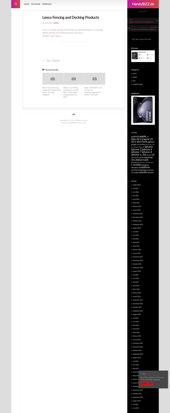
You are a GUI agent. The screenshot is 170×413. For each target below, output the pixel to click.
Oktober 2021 (137, 393)
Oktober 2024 (137, 264)
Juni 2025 (136, 235)
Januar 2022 (136, 383)
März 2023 (136, 332)
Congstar (145, 139)
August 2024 (137, 271)
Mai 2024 (136, 282)
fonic (145, 141)
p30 (132, 157)
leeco (48, 60)
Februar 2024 (137, 293)
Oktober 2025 (137, 221)
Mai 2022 (136, 368)
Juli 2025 (135, 231)
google (133, 144)
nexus (148, 155)
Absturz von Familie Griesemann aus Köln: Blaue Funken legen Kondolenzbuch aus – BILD (71, 92)
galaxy (151, 142)
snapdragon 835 (149, 162)
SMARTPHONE (138, 84)
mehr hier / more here (153, 379)
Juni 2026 (136, 192)
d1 (151, 139)
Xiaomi (151, 173)
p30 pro (136, 157)
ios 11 (147, 144)
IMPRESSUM (46, 4)
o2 (153, 154)
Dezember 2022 (138, 343)
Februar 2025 (137, 249)
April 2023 (136, 329)
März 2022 (136, 376)
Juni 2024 (136, 278)
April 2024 (136, 285)
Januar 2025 (136, 253)
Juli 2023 (135, 318)
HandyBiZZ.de (143, 4)
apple (142, 136)
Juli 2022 (135, 361)
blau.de (135, 139)
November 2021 (138, 390)
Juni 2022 (136, 365)
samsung (148, 157)
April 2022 (136, 372)
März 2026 (136, 203)
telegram (145, 165)
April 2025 (136, 242)
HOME (26, 4)
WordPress (72, 123)
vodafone (144, 167)
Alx (85, 123)
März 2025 (136, 246)
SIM (134, 81)
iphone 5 (136, 149)
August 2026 (137, 185)
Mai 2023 (136, 325)
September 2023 (138, 311)
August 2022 (137, 357)
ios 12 (152, 144)
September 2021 (138, 397)
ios (143, 144)
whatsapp (142, 170)
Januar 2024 (136, 296)
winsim (143, 172)
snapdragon (142, 162)
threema (135, 168)
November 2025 (138, 217)
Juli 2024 (135, 275)
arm (147, 137)
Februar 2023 (137, 336)
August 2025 (137, 228)
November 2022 (138, 347)
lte (144, 154)
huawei (139, 144)
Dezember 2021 (138, 386)
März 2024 (136, 289)
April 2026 (136, 199)
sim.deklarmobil (139, 160)
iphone (149, 146)
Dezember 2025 (138, 213)
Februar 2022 (137, 379)
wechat (134, 170)
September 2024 (138, 267)
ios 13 (133, 147)
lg (142, 155)
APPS (135, 73)
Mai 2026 (136, 195)
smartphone (135, 162)
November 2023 (138, 303)
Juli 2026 (135, 188)
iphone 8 (147, 152)
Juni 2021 (136, 408)
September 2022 (138, 354)
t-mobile (136, 165)
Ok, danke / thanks (146, 383)
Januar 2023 (136, 340)
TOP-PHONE (35, 4)
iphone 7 (136, 152)
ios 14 (138, 147)
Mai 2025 (136, 239)
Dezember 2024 (138, 257)
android (135, 137)
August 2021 (137, 401)
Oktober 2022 (137, 350)
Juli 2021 (135, 404)
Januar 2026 (136, 210)
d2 (132, 141)
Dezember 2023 (138, 300)
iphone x (136, 154)
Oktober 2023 (137, 307)
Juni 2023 (136, 321)
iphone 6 (147, 149)
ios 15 (142, 147)
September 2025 (138, 224)
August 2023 (137, 314)
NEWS (135, 77)
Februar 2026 (137, 206)
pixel (141, 157)
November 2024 (138, 260)
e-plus (138, 141)
